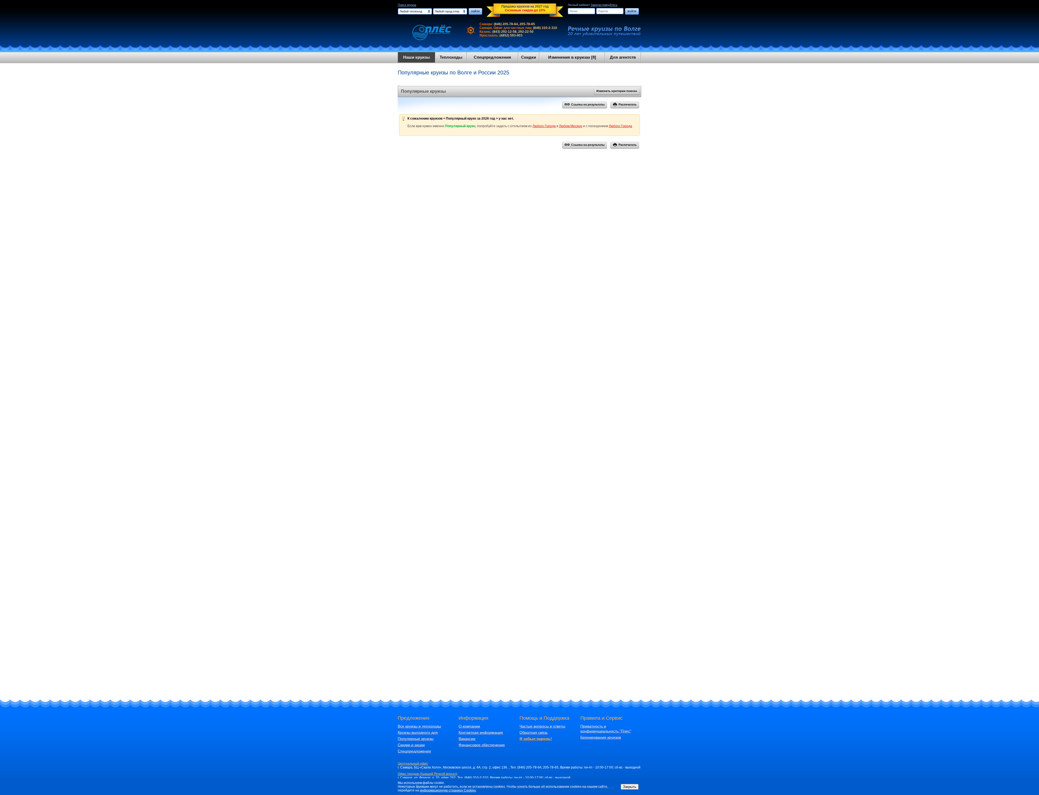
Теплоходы (451, 57)
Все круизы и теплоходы (419, 726)
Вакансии (467, 739)
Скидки (528, 57)
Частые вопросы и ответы (542, 726)
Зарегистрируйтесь (604, 4)
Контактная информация (481, 732)
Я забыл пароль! (536, 739)
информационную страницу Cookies (448, 790)
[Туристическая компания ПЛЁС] (428, 33)
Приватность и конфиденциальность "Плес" (605, 728)
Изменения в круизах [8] (572, 57)
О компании (469, 726)
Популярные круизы (415, 739)
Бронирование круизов (600, 737)
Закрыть (629, 787)
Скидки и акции (411, 745)
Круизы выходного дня (418, 732)
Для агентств (623, 57)
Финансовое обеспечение (482, 745)
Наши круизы (416, 57)
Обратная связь (534, 732)
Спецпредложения (492, 57)
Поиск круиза (407, 4)
